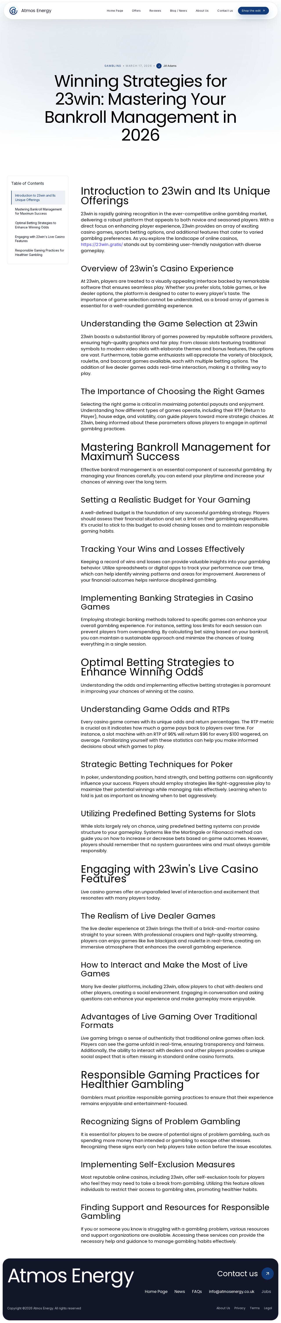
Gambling (112, 65)
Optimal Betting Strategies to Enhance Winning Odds (35, 225)
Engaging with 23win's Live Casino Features (40, 239)
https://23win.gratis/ (102, 244)
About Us (223, 1308)
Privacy (239, 1308)
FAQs (197, 1291)
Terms (255, 1308)
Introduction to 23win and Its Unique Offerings (35, 197)
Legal (268, 1308)
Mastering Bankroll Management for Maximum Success (38, 211)
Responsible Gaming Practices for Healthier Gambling (39, 252)
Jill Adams (170, 65)
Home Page (156, 1291)
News (180, 1291)
